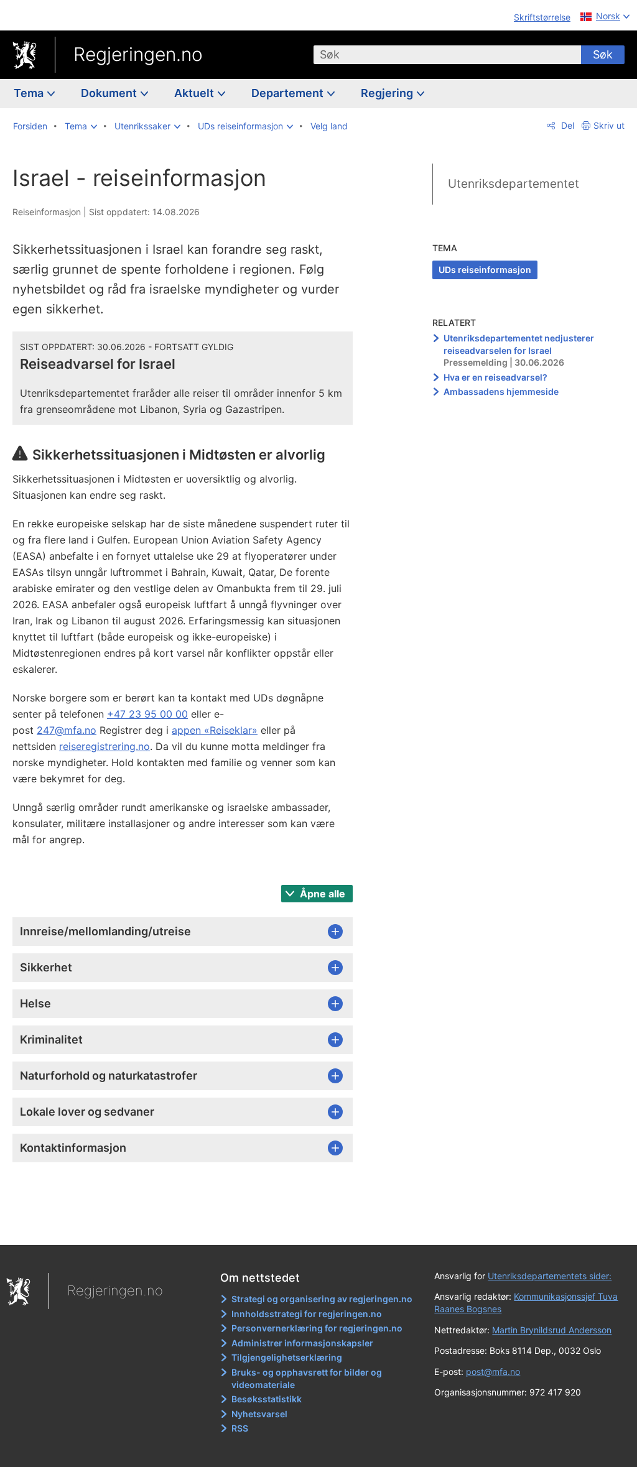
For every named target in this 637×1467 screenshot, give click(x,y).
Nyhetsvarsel (259, 1414)
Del (566, 125)
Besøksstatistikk (266, 1399)
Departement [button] (288, 92)
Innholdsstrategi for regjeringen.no (306, 1313)
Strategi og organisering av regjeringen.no (321, 1298)
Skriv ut (609, 125)
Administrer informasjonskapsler (302, 1343)
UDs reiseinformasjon (485, 269)
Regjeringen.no (138, 54)
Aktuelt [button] (195, 92)
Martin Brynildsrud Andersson (551, 1330)
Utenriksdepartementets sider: (549, 1275)
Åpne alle (321, 893)
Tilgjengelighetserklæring (286, 1357)
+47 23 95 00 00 (147, 714)
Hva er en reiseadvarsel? (495, 377)
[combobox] (447, 54)
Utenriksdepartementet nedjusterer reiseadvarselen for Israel (519, 344)
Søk (603, 54)
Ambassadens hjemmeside (501, 391)
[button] (81, 126)
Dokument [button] (110, 92)
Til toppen (190, 1226)
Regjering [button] (388, 92)
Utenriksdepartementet (513, 184)
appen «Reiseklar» (215, 730)
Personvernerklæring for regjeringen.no (316, 1328)
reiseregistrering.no (104, 746)
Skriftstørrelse (542, 17)
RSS (239, 1428)
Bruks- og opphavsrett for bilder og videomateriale (306, 1378)
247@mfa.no (66, 730)
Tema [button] (30, 92)
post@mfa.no (493, 1371)
